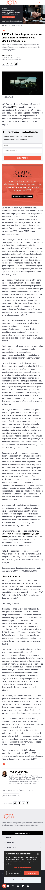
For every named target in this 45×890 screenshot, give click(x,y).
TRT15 (14, 107)
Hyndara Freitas (7, 55)
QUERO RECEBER (22, 158)
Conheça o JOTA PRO (22, 833)
